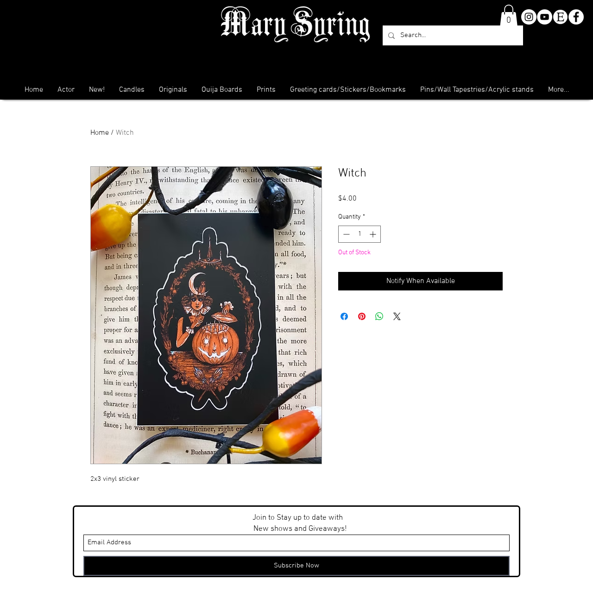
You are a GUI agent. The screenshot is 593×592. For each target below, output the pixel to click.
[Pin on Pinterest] (361, 316)
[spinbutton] (359, 234)
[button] (508, 16)
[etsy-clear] (560, 17)
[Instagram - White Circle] (528, 17)
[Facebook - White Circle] (576, 17)
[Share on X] (397, 316)
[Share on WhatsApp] (379, 316)
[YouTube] (544, 17)
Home (99, 133)
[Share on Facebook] (344, 316)
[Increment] (373, 234)
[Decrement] (345, 234)
